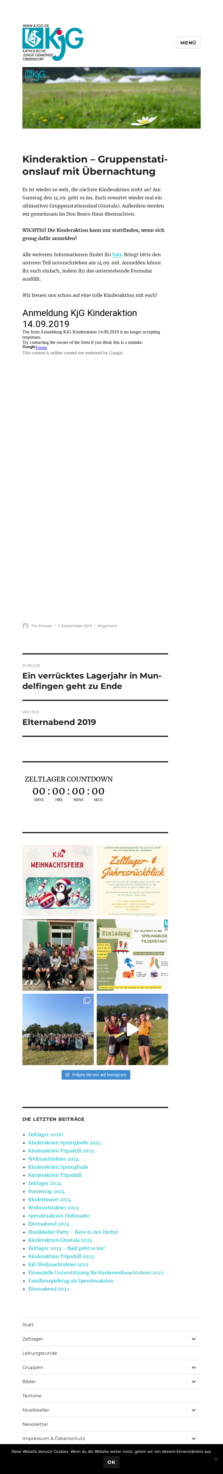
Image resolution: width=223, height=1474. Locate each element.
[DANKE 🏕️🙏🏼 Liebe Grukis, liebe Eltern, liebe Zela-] (58, 1029)
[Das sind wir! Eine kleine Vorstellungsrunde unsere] (132, 1029)
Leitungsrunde (39, 1353)
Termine (32, 1396)
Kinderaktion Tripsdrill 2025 (61, 1151)
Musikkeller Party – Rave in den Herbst (73, 1232)
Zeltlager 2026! (46, 1134)
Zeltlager (32, 1339)
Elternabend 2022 (48, 1289)
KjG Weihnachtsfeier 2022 (58, 1264)
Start (28, 1324)
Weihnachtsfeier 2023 (53, 1207)
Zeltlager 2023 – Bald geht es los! (66, 1248)
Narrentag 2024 (46, 1191)
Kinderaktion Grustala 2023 (60, 1240)
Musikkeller (35, 1410)
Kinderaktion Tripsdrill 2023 (61, 1256)
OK (111, 1462)
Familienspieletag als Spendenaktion (71, 1281)
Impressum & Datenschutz (53, 1438)
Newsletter (35, 1424)
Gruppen (32, 1367)
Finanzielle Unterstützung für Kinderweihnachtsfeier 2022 (96, 1272)
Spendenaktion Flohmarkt (58, 1216)
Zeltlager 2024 (45, 1183)
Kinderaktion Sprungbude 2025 (64, 1142)
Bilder (29, 1381)
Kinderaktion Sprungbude (58, 1167)
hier (117, 254)
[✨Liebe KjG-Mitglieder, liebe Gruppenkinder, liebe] (58, 880)
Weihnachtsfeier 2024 (53, 1159)
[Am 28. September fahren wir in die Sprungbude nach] (132, 955)
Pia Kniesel (41, 625)
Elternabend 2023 (48, 1224)
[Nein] (216, 1459)
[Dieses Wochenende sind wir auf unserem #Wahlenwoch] (58, 955)
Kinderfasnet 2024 (49, 1199)
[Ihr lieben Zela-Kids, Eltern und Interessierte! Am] (132, 880)
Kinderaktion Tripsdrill (54, 1175)
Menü (188, 43)
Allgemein (107, 625)
